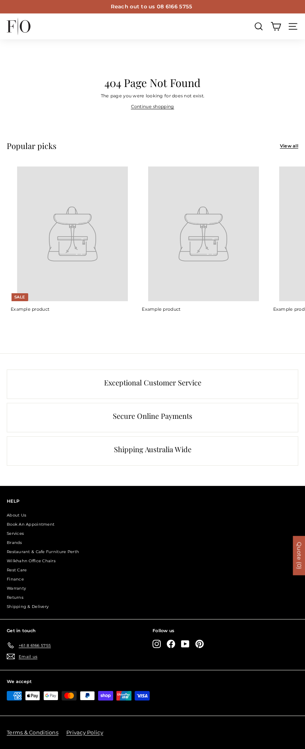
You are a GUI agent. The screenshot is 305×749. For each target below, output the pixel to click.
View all (289, 146)
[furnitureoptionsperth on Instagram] (156, 644)
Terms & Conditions (32, 732)
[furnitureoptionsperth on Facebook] (171, 644)
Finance (15, 579)
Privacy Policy (84, 732)
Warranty (16, 588)
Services (15, 533)
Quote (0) (299, 555)
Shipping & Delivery (27, 606)
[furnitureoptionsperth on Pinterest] (199, 644)
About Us (16, 515)
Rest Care (17, 570)
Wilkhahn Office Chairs (31, 560)
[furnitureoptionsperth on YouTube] (185, 644)
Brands (14, 542)
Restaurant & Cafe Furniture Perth (43, 551)
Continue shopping (152, 106)
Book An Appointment (30, 524)
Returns (15, 597)
